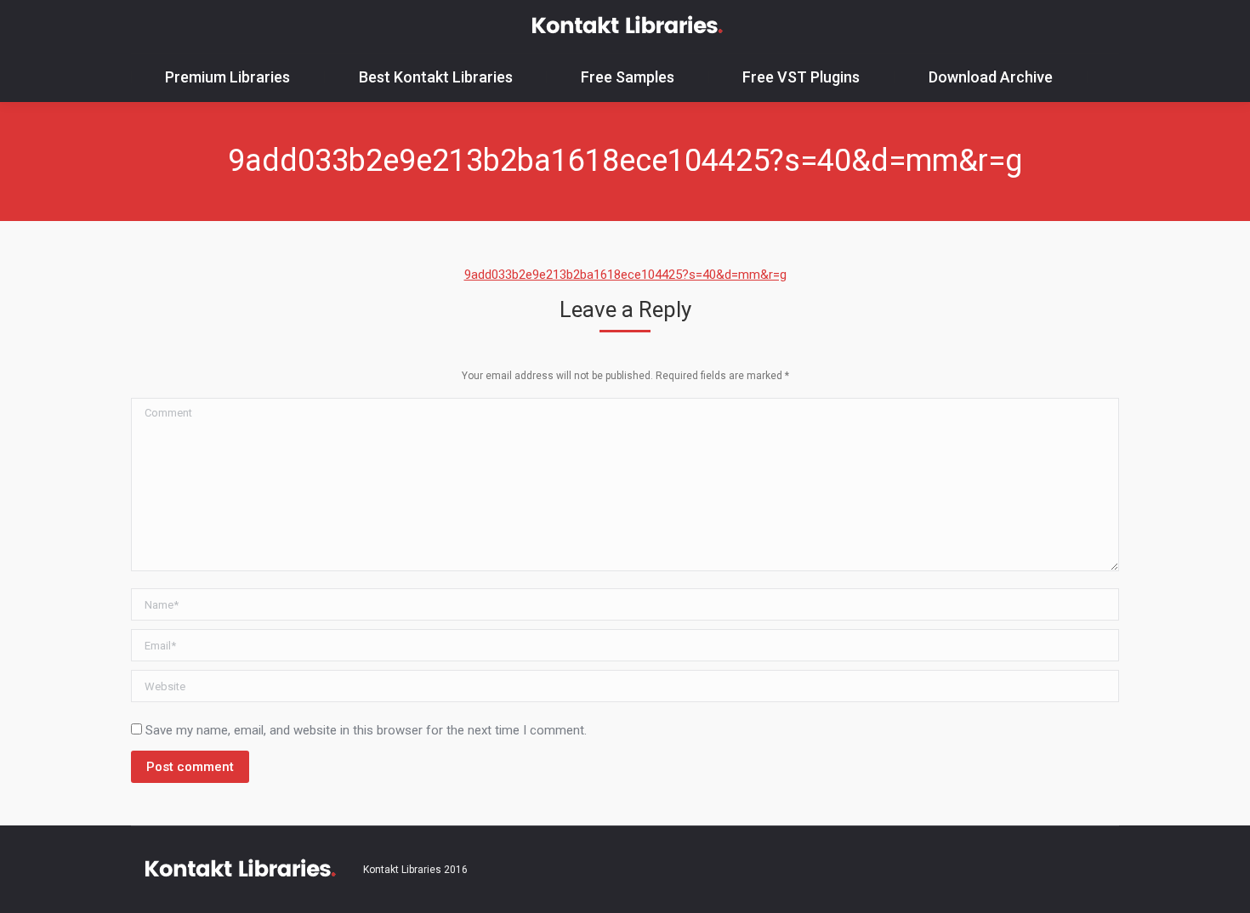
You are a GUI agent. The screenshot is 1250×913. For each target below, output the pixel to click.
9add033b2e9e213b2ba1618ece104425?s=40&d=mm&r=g (625, 274)
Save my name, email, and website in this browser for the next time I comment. (366, 730)
